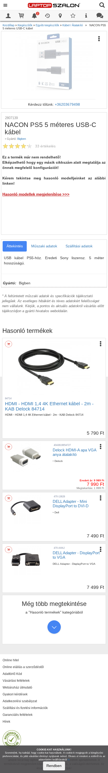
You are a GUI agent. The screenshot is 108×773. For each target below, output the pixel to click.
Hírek (6, 721)
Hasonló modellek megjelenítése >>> (35, 194)
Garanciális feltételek (18, 715)
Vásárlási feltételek (16, 681)
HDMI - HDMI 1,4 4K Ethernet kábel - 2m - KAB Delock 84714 (49, 406)
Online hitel (11, 660)
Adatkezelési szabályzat (20, 701)
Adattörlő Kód (12, 674)
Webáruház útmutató (17, 687)
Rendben (54, 766)
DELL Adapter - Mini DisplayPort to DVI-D (71, 503)
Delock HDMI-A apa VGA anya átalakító (74, 452)
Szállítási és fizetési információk (25, 708)
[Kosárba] (8, 344)
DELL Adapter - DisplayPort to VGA (76, 555)
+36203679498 (67, 104)
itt (69, 759)
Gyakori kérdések (15, 694)
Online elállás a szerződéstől (23, 667)
